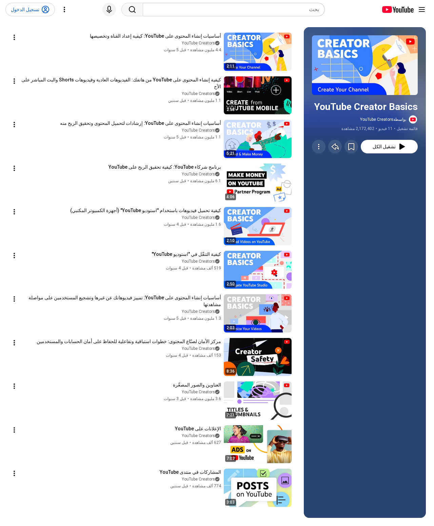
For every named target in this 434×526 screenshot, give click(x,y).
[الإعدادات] (64, 9)
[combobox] (234, 9)
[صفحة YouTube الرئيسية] (397, 9)
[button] (365, 65)
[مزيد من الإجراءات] (319, 146)
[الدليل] (422, 9)
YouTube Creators (198, 43)
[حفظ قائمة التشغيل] (351, 146)
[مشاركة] (335, 146)
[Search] (132, 9)
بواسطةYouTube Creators (383, 119)
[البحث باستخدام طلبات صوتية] (109, 9)
